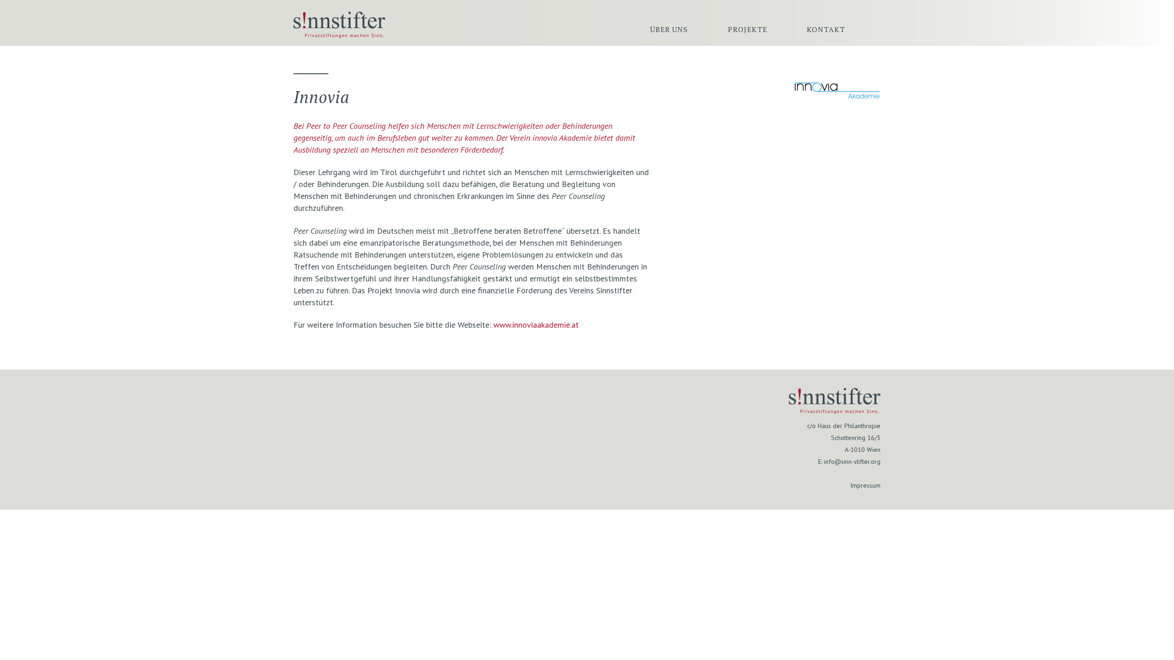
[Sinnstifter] (339, 35)
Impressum (865, 485)
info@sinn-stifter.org (852, 461)
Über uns (669, 29)
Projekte (747, 29)
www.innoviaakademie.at (536, 324)
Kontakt (826, 29)
